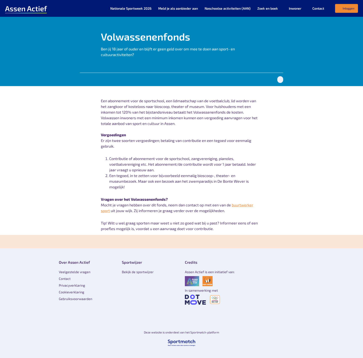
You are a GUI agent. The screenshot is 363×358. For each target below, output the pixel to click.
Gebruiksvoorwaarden (75, 299)
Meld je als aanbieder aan (178, 8)
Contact (318, 8)
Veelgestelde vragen (74, 272)
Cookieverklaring (71, 292)
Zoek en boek (267, 8)
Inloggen (348, 8)
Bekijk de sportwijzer (138, 272)
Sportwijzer (132, 262)
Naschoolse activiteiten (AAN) (228, 8)
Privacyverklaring (72, 285)
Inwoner (295, 8)
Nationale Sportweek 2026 (130, 8)
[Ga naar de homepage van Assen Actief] (26, 8)
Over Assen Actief (74, 262)
